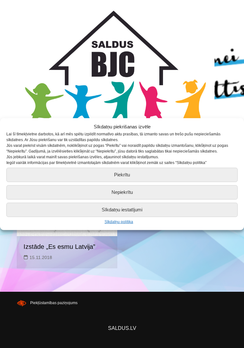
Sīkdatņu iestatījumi (122, 209)
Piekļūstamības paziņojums (54, 303)
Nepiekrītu (122, 192)
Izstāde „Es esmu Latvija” (59, 246)
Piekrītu (122, 174)
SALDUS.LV (122, 328)
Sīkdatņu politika (119, 221)
